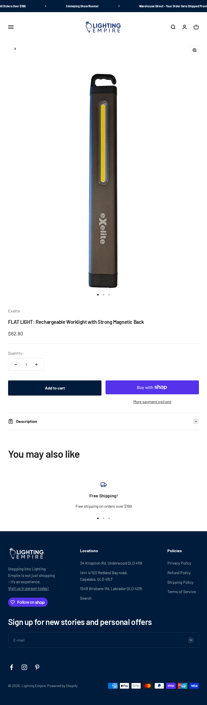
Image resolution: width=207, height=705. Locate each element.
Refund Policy (179, 572)
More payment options (152, 401)
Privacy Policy (179, 563)
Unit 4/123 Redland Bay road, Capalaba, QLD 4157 (103, 575)
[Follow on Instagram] (24, 667)
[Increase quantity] (36, 364)
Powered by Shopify (62, 686)
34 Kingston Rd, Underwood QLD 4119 (111, 563)
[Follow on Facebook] (11, 667)
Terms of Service (181, 591)
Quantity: (16, 353)
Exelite (14, 310)
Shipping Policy (180, 582)
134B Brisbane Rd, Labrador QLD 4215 (111, 588)
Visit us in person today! (28, 588)
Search (86, 598)
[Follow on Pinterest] (37, 667)
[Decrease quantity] (15, 364)
